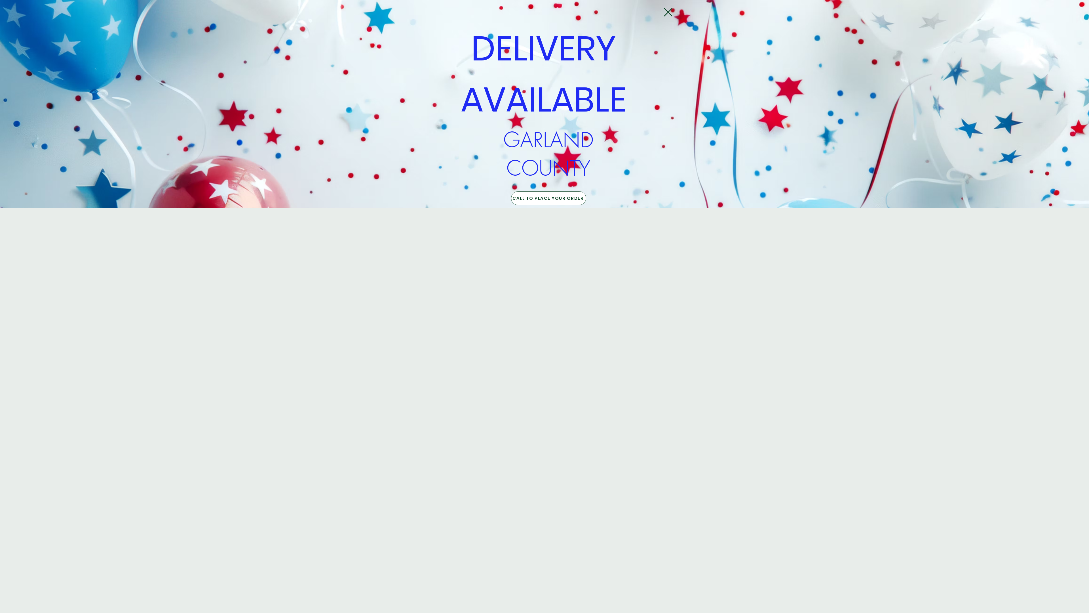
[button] (668, 12)
